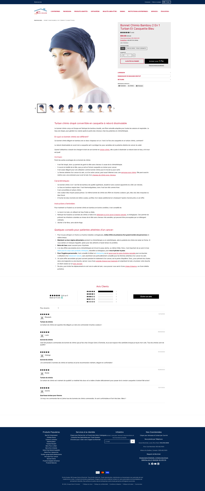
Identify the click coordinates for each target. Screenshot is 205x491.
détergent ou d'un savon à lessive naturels (111, 215)
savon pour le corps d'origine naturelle (122, 253)
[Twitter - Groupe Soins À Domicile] (149, 464)
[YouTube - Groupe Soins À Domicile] (155, 464)
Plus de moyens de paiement (156, 65)
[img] (44, 314)
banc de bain (77, 264)
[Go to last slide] (35, 108)
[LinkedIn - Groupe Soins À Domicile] (158, 464)
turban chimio (104, 149)
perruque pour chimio (128, 172)
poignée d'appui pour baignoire (107, 261)
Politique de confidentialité (101, 484)
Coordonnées (138, 484)
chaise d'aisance (131, 266)
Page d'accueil (38, 20)
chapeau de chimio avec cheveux (104, 175)
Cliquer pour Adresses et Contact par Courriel (154, 435)
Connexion (147, 2)
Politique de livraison (128, 484)
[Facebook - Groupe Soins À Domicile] (152, 464)
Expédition (123, 40)
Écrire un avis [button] (146, 296)
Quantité (123, 52)
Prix (123, 48)
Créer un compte (156, 2)
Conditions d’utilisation (115, 484)
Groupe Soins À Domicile (73, 484)
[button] (41, 108)
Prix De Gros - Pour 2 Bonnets (136, 48)
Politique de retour (88, 484)
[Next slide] (114, 108)
